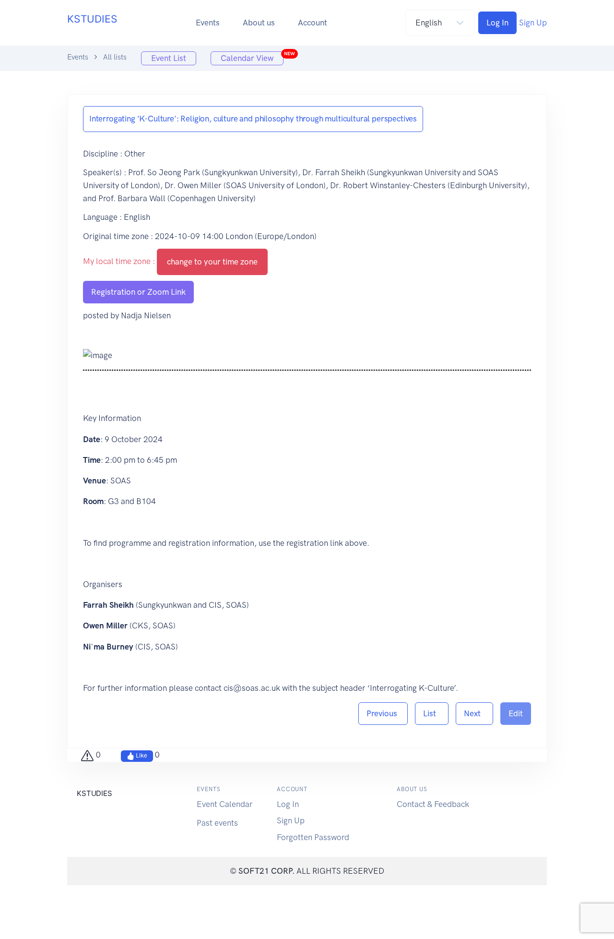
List (431, 713)
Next (474, 713)
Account (312, 22)
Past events (217, 823)
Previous (383, 713)
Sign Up (533, 22)
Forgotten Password (313, 837)
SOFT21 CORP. (266, 871)
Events (208, 22)
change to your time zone (212, 261)
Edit (515, 713)
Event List (168, 58)
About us (259, 22)
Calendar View (252, 57)
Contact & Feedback (433, 804)
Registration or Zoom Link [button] (138, 292)
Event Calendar (225, 804)
